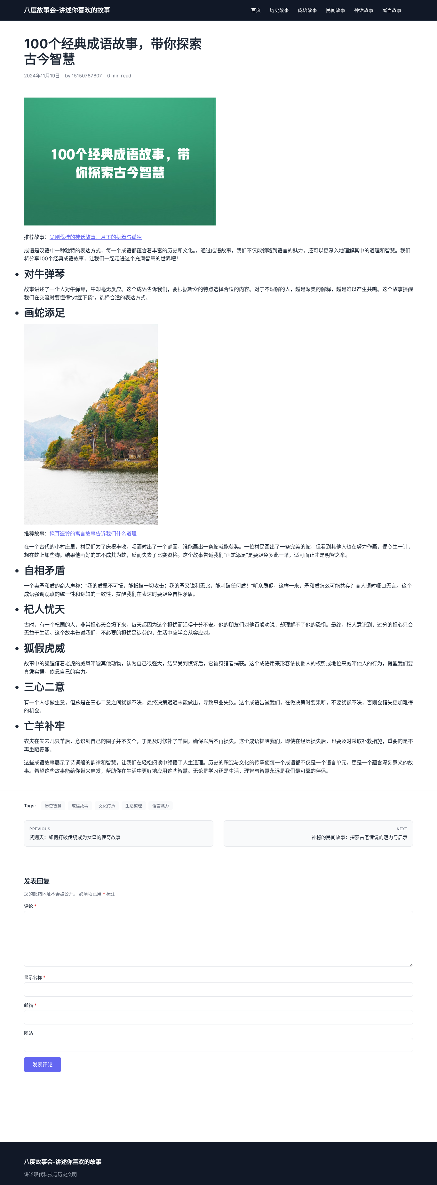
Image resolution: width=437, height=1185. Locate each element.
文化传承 (107, 805)
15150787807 (87, 76)
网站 (28, 1033)
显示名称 (34, 977)
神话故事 (363, 10)
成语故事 (307, 10)
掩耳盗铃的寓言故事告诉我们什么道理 (93, 533)
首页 (256, 10)
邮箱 (30, 1005)
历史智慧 (53, 805)
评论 (30, 906)
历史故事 (279, 10)
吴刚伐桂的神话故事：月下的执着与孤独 (96, 237)
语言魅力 (160, 805)
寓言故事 (391, 10)
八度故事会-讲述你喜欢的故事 (67, 10)
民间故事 (335, 10)
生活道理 (133, 805)
